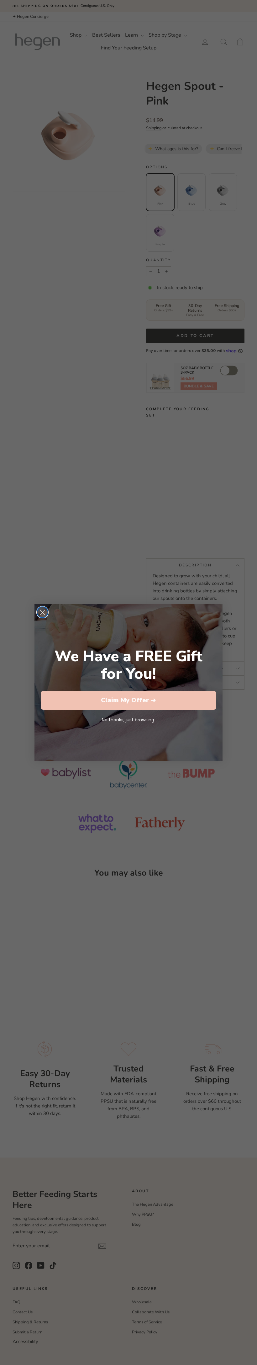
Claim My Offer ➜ (128, 700)
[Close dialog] (42, 612)
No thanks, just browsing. (128, 720)
